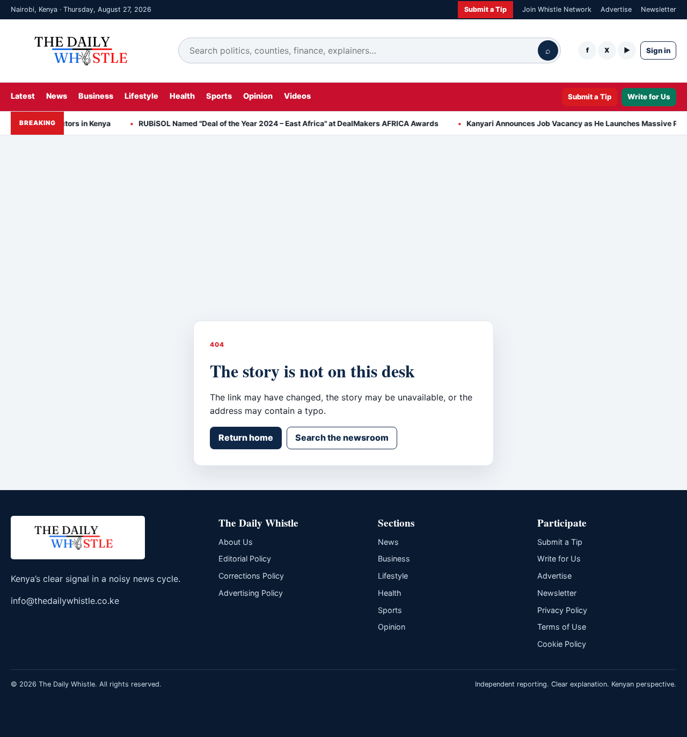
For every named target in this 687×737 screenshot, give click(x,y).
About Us (235, 541)
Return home (245, 437)
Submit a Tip (485, 9)
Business (95, 95)
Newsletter (658, 9)
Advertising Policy (250, 592)
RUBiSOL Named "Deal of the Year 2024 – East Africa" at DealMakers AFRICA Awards (281, 123)
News (56, 95)
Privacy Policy (562, 610)
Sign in (658, 50)
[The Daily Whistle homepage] (86, 50)
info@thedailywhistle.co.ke (65, 600)
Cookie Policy (561, 643)
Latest (23, 95)
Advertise (616, 9)
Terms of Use (561, 626)
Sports (219, 95)
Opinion (258, 95)
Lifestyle (141, 95)
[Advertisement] (343, 240)
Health (182, 95)
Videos (297, 95)
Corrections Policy (251, 575)
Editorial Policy (244, 558)
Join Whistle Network (556, 9)
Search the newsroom (342, 437)
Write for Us (648, 96)
